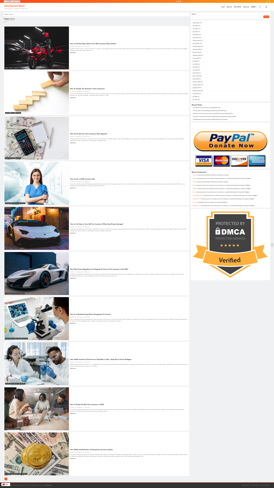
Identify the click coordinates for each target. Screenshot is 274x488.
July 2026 (195, 26)
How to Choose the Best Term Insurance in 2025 (87, 404)
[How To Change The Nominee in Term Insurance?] (36, 93)
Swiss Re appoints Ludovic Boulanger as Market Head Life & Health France (210, 110)
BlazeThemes (49, 485)
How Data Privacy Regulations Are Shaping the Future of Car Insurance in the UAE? (99, 269)
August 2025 (196, 58)
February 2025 (196, 76)
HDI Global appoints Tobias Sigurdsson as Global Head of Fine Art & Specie (210, 119)
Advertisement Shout (14, 5)
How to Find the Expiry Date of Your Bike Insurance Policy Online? (93, 43)
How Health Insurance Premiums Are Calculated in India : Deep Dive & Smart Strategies (100, 359)
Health (12, 203)
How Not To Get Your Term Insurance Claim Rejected (88, 134)
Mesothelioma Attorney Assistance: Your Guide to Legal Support (213, 202)
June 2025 (195, 64)
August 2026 (196, 23)
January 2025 (196, 79)
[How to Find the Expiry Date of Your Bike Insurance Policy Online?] (36, 48)
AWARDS (253, 7)
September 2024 (197, 90)
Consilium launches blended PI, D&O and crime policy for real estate (213, 175)
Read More (72, 52)
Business (7, 113)
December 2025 (196, 46)
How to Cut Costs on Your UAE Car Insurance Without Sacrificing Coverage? (96, 224)
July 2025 (195, 61)
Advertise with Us (246, 485)
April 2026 (195, 34)
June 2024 (195, 99)
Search (194, 14)
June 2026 (195, 28)
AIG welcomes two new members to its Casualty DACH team (206, 107)
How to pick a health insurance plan (82, 179)
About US (229, 7)
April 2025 (195, 70)
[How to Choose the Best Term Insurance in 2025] (36, 408)
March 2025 (195, 73)
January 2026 (196, 43)
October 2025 (196, 52)
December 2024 (197, 82)
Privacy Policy (254, 485)
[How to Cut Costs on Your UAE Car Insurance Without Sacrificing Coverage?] (36, 228)
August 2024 (196, 93)
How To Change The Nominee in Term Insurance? (87, 88)
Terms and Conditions (264, 485)
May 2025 (195, 67)
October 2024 (196, 87)
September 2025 (197, 55)
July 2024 (195, 96)
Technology (25, 338)
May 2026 (195, 31)
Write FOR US (237, 7)
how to (11, 68)
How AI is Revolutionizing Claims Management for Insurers (90, 314)
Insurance (16, 68)
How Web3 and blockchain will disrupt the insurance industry (91, 449)
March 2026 (196, 37)
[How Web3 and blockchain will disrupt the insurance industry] (36, 453)
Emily (72, 46)
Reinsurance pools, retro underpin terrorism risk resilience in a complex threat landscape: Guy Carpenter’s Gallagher (224, 178)
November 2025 (197, 49)
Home (223, 7)
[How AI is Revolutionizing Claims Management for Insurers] (36, 318)
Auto (7, 68)
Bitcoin (7, 474)
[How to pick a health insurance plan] (36, 183)
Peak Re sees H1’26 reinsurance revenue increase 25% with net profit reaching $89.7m (213, 113)
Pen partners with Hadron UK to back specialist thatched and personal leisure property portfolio (214, 116)
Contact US (246, 7)
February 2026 (196, 40)
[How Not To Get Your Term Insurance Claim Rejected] (36, 138)
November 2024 (197, 85)
